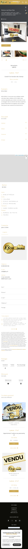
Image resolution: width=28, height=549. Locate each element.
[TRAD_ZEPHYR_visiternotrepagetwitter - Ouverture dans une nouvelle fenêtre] (12, 520)
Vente (17, 12)
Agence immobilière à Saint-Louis (8, 12)
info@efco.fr (4, 271)
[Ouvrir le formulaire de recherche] (23, 2)
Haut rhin (3, 13)
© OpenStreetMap (21, 155)
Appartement (15, 13)
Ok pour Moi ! (17, 544)
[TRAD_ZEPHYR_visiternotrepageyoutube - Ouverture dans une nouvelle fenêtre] (16, 520)
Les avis (11, 1)
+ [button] (26, 156)
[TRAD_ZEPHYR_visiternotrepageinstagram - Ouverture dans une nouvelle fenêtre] (19, 520)
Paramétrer (6, 544)
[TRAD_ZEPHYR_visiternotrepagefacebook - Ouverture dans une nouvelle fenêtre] (8, 520)
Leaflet (16, 155)
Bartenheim (9, 13)
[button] (6, 60)
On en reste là (17, 531)
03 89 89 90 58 (5, 266)
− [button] (26, 158)
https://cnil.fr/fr (5, 341)
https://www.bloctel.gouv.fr (13, 345)
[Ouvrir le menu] (26, 2)
